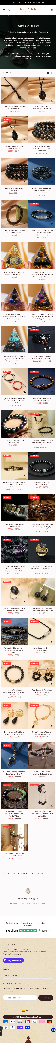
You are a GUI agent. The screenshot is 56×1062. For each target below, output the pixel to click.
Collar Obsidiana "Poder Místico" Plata (41, 649)
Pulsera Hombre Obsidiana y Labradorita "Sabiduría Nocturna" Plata (42, 233)
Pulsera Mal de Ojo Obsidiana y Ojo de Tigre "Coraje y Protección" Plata (42, 527)
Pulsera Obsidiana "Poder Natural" (14, 189)
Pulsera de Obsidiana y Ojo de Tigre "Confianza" (42, 399)
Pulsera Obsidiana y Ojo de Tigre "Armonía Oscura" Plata (14, 650)
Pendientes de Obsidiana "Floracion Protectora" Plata (42, 609)
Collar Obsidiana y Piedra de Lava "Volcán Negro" (14, 773)
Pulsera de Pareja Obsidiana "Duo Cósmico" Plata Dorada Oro (42, 443)
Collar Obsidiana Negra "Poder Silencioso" (14, 147)
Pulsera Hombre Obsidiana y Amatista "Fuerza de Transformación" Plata (14, 569)
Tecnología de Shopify (34, 1017)
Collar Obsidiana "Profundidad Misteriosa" (42, 108)
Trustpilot (28, 926)
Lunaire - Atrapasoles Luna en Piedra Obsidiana (14, 855)
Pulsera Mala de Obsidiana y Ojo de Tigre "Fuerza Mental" (42, 357)
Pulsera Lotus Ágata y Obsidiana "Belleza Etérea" (41, 773)
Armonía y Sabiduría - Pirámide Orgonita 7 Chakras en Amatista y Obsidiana (14, 317)
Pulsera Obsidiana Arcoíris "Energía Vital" (14, 441)
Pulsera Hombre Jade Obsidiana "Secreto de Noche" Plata (14, 814)
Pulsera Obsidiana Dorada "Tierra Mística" (14, 525)
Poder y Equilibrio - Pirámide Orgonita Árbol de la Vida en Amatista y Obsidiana (42, 317)
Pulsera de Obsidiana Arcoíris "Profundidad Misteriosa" (41, 149)
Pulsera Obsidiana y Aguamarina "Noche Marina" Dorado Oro (14, 692)
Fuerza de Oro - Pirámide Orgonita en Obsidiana (14, 273)
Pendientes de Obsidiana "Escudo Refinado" (42, 691)
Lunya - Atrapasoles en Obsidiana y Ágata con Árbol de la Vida (42, 814)
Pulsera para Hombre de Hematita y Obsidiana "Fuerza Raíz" (41, 191)
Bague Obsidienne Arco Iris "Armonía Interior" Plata (14, 609)
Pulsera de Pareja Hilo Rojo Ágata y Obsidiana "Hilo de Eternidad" (14, 401)
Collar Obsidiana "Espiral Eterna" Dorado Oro (42, 733)
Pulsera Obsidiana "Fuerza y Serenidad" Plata (42, 484)
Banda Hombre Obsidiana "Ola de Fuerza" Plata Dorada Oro (42, 569)
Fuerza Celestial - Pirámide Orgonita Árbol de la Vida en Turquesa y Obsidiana (14, 359)
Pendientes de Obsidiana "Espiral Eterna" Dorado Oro (14, 733)
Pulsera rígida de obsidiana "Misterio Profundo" (14, 231)
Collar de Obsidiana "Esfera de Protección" (14, 108)
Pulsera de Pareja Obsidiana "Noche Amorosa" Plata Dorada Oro (14, 485)
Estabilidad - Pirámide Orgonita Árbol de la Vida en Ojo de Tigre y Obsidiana (42, 275)
